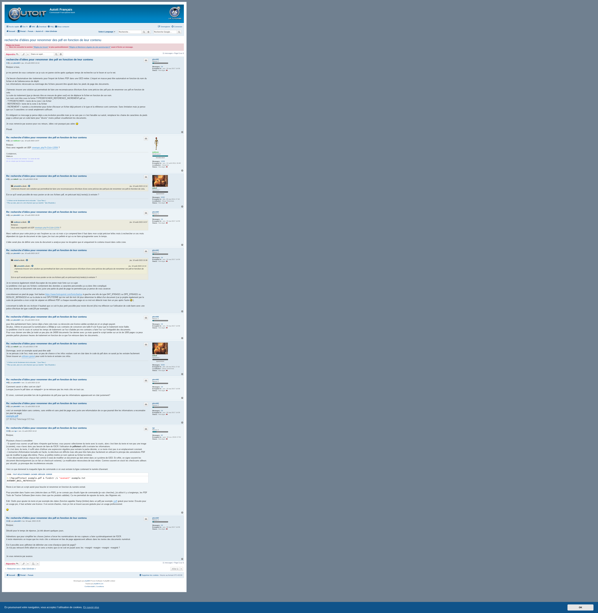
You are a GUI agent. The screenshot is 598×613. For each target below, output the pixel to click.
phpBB (87, 581)
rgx (153, 428)
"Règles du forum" (40, 47)
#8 (7, 382)
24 (162, 66)
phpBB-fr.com (98, 583)
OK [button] (580, 607)
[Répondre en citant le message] (146, 60)
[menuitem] (24, 27)
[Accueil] (27, 13)
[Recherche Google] (179, 32)
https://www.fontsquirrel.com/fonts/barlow (63, 294)
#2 (7, 141)
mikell (154, 188)
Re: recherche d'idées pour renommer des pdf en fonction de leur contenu (46, 137)
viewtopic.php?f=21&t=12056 (45, 147)
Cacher (34, 474)
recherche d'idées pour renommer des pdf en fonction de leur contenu (53, 40)
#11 (7, 521)
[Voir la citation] (29, 186)
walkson (155, 152)
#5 (7, 253)
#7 (7, 346)
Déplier (41, 474)
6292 (163, 197)
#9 (7, 406)
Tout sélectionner (21, 474)
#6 (7, 320)
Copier (49, 474)
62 (162, 435)
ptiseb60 (155, 59)
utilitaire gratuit (28, 356)
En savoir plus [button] (91, 607)
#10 (7, 431)
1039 (163, 161)
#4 (7, 215)
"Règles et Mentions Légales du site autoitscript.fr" (90, 47)
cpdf (115, 501)
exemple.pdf (12, 416)
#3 (7, 179)
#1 (7, 63)
